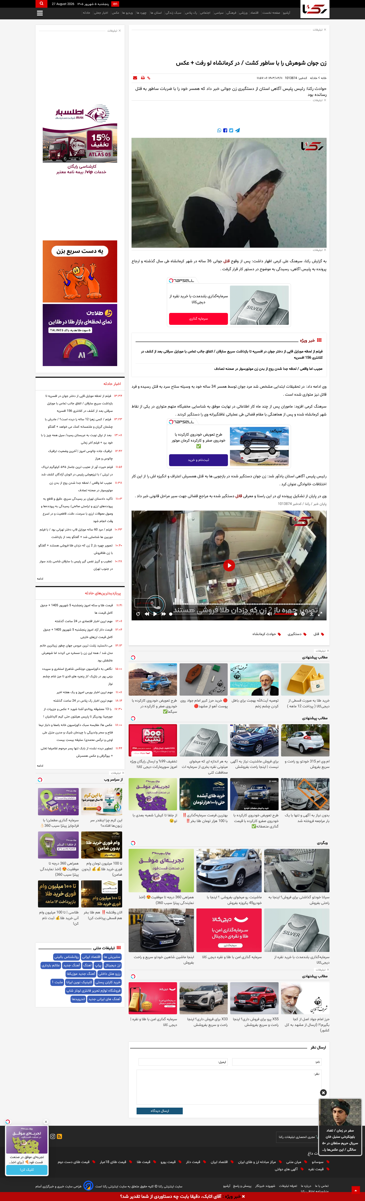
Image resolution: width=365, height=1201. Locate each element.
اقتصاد (254, 13)
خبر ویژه (307, 341)
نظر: (316, 1074)
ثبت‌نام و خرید (198, 460)
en (115, 4)
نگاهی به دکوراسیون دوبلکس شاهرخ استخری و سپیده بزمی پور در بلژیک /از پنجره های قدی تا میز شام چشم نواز (77, 676)
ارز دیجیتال (112, 965)
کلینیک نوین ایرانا (79, 982)
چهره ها (142, 13)
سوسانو (318, 1162)
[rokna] (314, 9)
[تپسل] (171, 280)
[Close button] (45, 1121)
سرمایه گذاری (198, 318)
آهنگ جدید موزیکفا (81, 974)
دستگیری (294, 634)
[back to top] (356, 1190)
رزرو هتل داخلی (109, 974)
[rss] (58, 1137)
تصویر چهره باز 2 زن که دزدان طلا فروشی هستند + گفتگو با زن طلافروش (75, 549)
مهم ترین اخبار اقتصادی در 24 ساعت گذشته (83, 621)
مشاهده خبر (145, 603)
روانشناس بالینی (66, 957)
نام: (317, 1062)
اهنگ (87, 965)
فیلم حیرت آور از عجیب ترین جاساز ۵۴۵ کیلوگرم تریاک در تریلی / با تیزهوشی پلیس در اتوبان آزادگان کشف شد (77, 471)
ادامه (40, 579)
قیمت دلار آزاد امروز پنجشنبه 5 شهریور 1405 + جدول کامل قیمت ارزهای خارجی (78, 633)
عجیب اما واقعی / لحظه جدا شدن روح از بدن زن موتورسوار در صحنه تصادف (268, 369)
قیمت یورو (169, 1162)
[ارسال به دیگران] (135, 78)
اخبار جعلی (101, 13)
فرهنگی (231, 13)
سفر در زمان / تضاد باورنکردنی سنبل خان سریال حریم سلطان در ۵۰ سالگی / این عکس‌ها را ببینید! (340, 1140)
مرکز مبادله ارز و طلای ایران (257, 1162)
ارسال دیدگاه (160, 1111)
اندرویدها (78, 999)
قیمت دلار (193, 1162)
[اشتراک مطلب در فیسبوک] (224, 131)
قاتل (238, 496)
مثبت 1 (57, 982)
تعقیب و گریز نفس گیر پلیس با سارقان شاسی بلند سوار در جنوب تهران (76, 565)
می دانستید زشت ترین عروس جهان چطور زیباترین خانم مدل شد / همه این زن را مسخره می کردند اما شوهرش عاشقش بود (76, 653)
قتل (226, 261)
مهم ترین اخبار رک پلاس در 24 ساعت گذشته (82, 701)
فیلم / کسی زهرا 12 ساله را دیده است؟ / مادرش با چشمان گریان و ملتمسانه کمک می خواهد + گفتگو (79, 423)
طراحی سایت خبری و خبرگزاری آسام (58, 1186)
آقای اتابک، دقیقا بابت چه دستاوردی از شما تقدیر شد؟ (170, 1197)
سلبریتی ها (112, 957)
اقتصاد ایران (220, 1162)
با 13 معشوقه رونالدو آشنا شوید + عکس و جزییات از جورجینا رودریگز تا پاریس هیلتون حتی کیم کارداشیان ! (78, 713)
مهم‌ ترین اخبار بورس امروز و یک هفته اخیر (85, 692)
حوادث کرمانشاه (264, 634)
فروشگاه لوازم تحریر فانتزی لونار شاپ (93, 990)
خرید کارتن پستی (108, 982)
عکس (115, 13)
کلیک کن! (27, 1170)
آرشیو (286, 13)
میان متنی (294, 1162)
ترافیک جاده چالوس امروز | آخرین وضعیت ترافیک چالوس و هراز (80, 455)
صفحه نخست (271, 13)
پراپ (98, 965)
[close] (243, 1197)
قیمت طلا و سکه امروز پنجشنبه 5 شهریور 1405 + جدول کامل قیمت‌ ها (76, 609)
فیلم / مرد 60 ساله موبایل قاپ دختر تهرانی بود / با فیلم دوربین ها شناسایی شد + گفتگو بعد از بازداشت (76, 533)
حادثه (87, 13)
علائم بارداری (51, 965)
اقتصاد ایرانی (91, 957)
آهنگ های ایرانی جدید (104, 999)
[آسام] (88, 1186)
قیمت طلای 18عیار (113, 1162)
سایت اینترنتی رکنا (169, 1186)
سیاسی (218, 13)
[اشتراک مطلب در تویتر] (230, 131)
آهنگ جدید (71, 965)
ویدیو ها (128, 13)
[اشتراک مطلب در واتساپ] (219, 131)
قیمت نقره (316, 1169)
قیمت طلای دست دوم (74, 1162)
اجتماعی (205, 13)
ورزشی (243, 13)
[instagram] (51, 1137)
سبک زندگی (174, 13)
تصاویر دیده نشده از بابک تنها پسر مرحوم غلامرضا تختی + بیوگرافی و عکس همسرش (77, 752)
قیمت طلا (144, 1162)
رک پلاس (191, 13)
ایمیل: (222, 1062)
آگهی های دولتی (287, 1169)
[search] (41, 4)
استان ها (156, 13)
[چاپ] (143, 78)
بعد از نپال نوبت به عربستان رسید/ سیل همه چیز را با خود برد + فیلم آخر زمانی (77, 439)
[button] (323, 1093)
